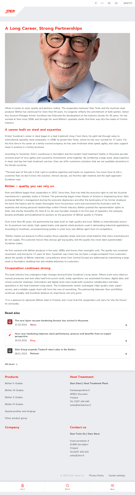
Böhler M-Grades (14, 404)
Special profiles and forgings (20, 411)
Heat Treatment (82, 377)
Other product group (16, 418)
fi (96, 3)
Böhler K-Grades (14, 383)
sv (116, 3)
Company (12, 427)
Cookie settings (117, 475)
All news (10, 364)
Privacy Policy (96, 475)
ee (109, 3)
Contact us (78, 427)
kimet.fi (128, 3)
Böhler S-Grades (14, 397)
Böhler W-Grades (14, 390)
